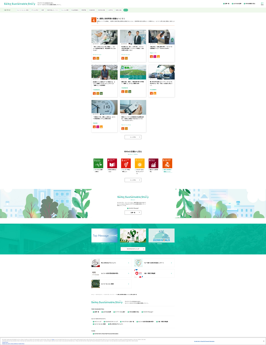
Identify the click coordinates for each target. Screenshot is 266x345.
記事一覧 (227, 3)
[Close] (263, 341)
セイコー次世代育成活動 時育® (146, 321)
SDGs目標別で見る (250, 3)
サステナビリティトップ (111, 321)
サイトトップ (98, 321)
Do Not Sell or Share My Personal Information (204, 341)
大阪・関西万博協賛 (163, 321)
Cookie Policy (5, 342)
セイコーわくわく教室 (100, 324)
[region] (133, 341)
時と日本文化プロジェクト (116, 324)
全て (125, 10)
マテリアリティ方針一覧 (128, 321)
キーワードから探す (120, 311)
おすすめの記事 (237, 3)
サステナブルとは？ (148, 311)
